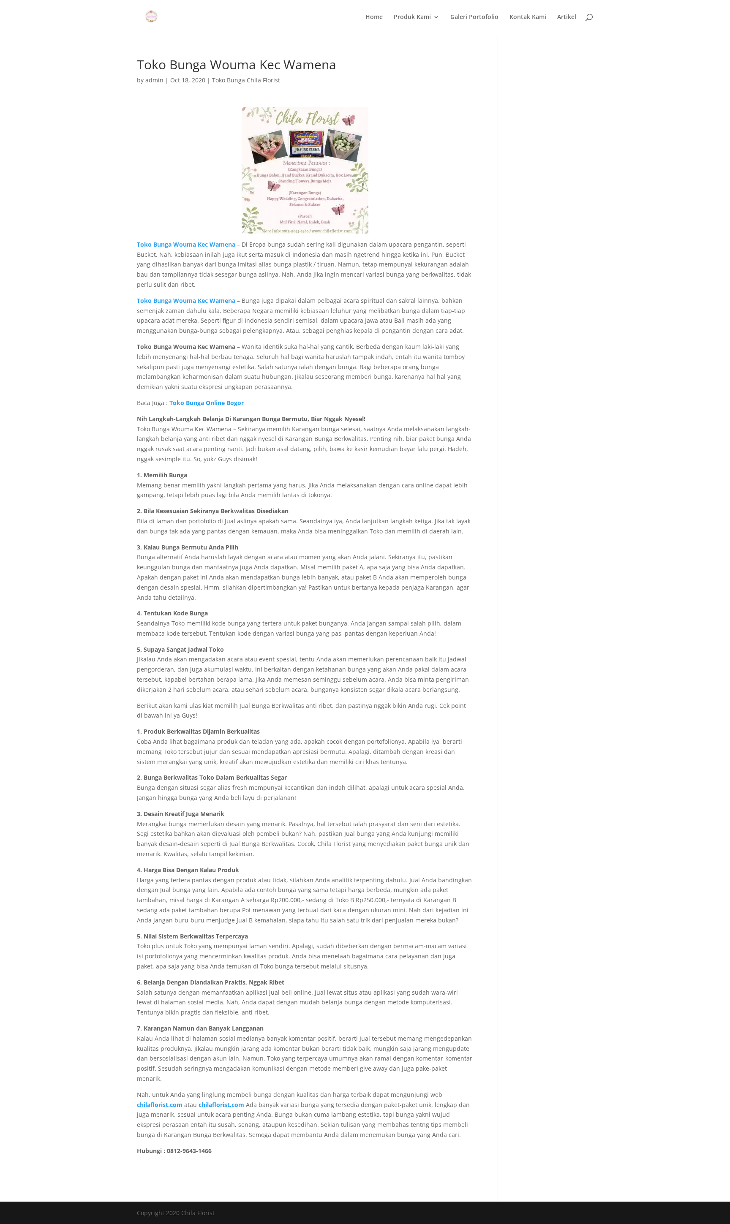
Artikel (566, 17)
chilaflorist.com (221, 1105)
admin (154, 80)
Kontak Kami (527, 17)
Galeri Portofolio (474, 17)
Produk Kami (412, 17)
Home (374, 17)
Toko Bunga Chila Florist (246, 80)
